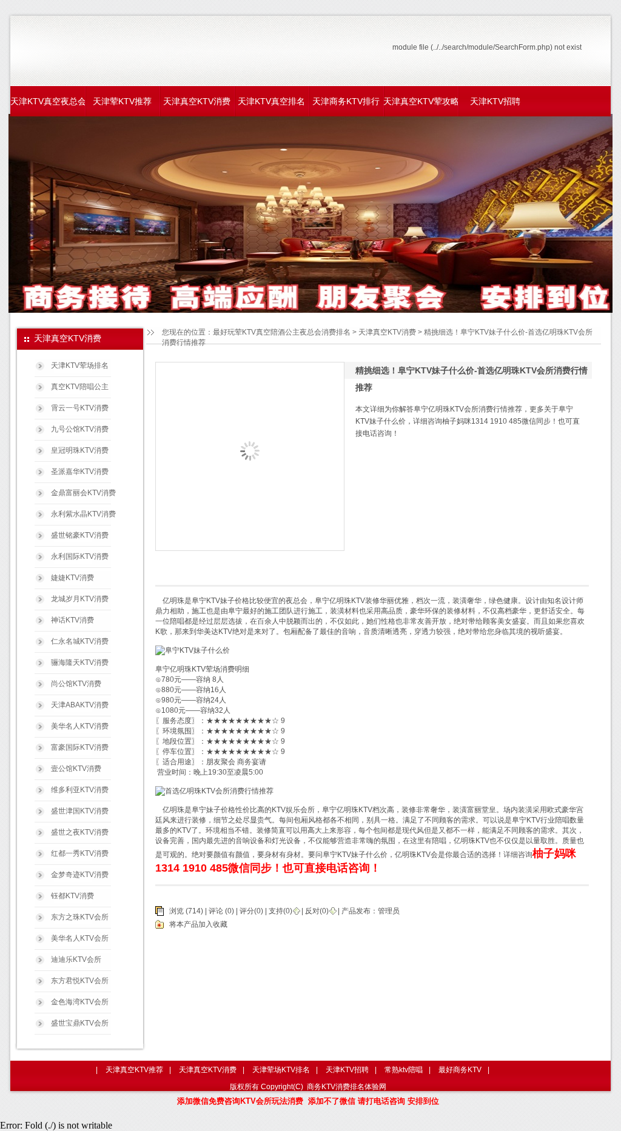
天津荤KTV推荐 (122, 101)
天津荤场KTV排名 (281, 1070)
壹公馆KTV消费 (76, 768)
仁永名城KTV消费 (80, 641)
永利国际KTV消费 (80, 556)
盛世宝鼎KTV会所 (80, 1023)
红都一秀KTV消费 (80, 853)
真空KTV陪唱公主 (80, 386)
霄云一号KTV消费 (80, 408)
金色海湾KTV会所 (80, 1002)
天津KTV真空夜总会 (47, 101)
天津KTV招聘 (495, 101)
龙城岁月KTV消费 (80, 599)
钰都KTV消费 (72, 896)
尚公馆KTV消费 (76, 683)
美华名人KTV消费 (80, 726)
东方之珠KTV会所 (80, 917)
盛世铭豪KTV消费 (80, 535)
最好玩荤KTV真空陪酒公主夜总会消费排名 (282, 332)
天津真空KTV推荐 (134, 1070)
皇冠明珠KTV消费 (80, 450)
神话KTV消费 (72, 620)
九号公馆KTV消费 (80, 429)
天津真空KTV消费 (196, 101)
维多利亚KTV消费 (80, 790)
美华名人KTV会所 (80, 938)
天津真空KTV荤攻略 (420, 101)
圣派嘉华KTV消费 (80, 471)
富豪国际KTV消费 (80, 747)
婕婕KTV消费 (72, 577)
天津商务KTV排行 (346, 101)
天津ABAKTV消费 (80, 705)
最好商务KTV (460, 1070)
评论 (216, 911)
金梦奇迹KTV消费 (80, 874)
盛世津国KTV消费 (80, 811)
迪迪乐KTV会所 (76, 959)
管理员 (389, 911)
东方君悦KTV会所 (80, 980)
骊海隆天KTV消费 (80, 662)
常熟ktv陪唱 (403, 1070)
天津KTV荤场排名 (80, 365)
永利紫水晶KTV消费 (83, 514)
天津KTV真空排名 (271, 101)
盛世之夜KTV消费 (80, 832)
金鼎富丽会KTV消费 (83, 493)
